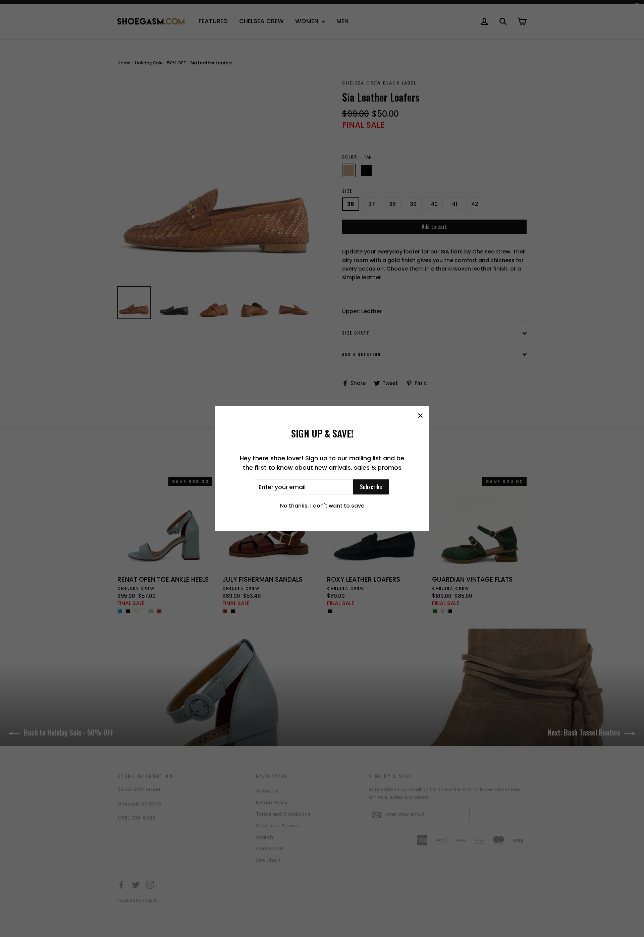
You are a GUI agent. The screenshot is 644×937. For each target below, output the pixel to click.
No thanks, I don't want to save (322, 506)
